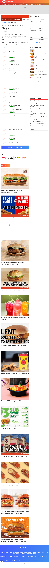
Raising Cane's (42, 32)
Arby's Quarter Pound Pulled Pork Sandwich (38, 116)
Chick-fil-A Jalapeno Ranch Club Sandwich (38, 125)
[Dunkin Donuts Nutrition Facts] (24, 158)
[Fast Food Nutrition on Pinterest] (23, 547)
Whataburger (41, 39)
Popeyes (32, 32)
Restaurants (4, 4)
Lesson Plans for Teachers (39, 552)
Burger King (41, 19)
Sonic (31, 35)
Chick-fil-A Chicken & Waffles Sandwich (37, 100)
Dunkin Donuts (33, 26)
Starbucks (41, 35)
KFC (31, 28)
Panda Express (33, 30)
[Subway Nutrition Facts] (17, 158)
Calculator (10, 19)
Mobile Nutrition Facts (31, 553)
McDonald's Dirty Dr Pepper (35, 103)
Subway (31, 37)
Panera (40, 30)
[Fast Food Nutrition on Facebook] (20, 547)
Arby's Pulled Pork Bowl (34, 111)
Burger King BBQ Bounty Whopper (37, 123)
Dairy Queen (41, 23)
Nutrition (4, 19)
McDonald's (41, 28)
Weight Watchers (17, 19)
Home (1, 552)
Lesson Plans (38, 4)
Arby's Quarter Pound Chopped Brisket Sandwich (37, 114)
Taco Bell (41, 37)
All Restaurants (39, 42)
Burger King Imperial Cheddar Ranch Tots (38, 121)
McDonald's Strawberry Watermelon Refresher (37, 106)
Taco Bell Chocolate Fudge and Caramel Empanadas (38, 128)
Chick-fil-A (32, 21)
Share (4, 47)
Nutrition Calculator (12, 4)
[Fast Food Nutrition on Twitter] (25, 547)
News (32, 4)
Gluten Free (27, 4)
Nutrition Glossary (28, 552)
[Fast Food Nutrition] (8, 1)
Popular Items (26, 19)
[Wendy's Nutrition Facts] (4, 158)
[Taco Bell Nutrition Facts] (11, 158)
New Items (21, 4)
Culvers (31, 23)
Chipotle (40, 21)
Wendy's (31, 39)
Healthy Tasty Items (20, 553)
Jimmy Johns (41, 26)
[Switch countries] (42, 4)
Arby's (31, 19)
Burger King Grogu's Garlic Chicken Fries (38, 119)
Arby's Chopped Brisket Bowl (35, 108)
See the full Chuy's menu (15, 147)
